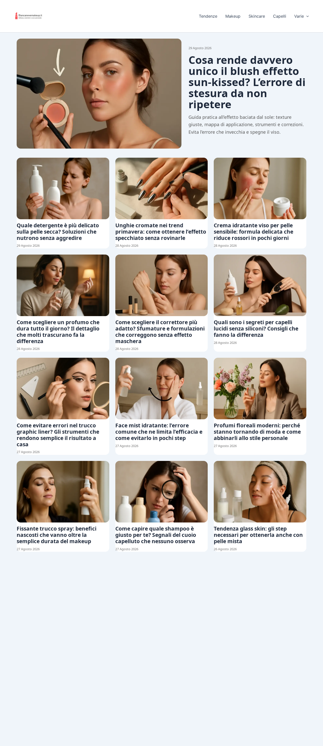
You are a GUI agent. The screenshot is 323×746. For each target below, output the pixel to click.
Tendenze (208, 16)
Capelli (279, 16)
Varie (299, 16)
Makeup (232, 16)
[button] (306, 16)
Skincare (257, 16)
